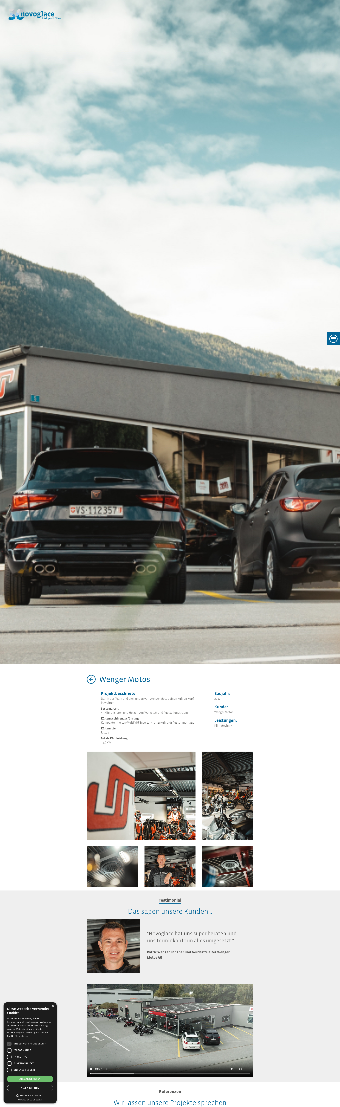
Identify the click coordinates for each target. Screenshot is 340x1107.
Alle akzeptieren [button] (30, 1078)
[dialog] (30, 1052)
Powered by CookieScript (30, 1099)
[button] (30, 1095)
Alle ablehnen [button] (30, 1087)
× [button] (52, 1006)
